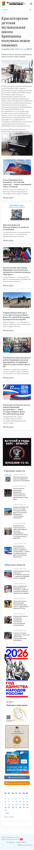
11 (9, 802)
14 (20, 802)
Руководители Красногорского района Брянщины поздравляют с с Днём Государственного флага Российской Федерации (17, 409)
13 (16, 802)
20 (16, 804)
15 (23, 802)
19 (13, 804)
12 (13, 802)
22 (24, 804)
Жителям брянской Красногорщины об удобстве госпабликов (16, 227)
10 (5, 802)
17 (5, 804)
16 (27, 802)
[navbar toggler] (31, 3)
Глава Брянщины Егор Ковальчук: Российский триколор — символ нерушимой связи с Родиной (17, 183)
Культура (23, 49)
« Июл (7, 813)
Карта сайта (21, 842)
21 (20, 804)
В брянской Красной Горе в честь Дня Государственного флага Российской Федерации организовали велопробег (16, 316)
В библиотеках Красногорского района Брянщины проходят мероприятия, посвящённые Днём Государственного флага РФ (17, 362)
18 (9, 804)
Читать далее (8, 197)
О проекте (11, 842)
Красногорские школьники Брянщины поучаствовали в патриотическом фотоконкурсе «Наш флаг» (17, 271)
